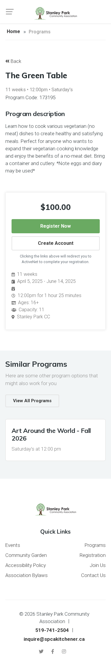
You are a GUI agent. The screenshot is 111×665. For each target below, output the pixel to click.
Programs (95, 545)
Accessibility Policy (25, 565)
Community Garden (26, 555)
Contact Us (93, 575)
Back (15, 61)
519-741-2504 (52, 630)
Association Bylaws (26, 575)
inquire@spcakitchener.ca (54, 639)
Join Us (98, 565)
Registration (93, 555)
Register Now (55, 226)
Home (13, 31)
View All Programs (32, 400)
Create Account (55, 243)
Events (12, 545)
